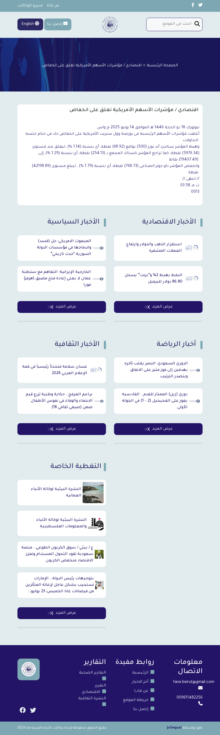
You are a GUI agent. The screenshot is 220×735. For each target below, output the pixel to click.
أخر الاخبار (140, 682)
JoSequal (174, 728)
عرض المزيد (66, 307)
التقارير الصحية (92, 673)
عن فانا (53, 6)
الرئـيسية (140, 673)
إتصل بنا (54, 24)
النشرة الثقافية (92, 699)
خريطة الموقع (135, 700)
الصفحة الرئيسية (162, 66)
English (28, 24)
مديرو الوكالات (30, 6)
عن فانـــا (141, 691)
